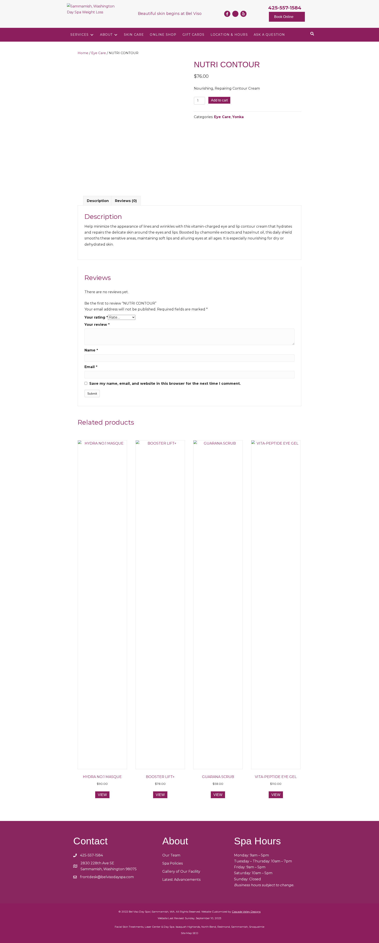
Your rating (96, 317)
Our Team (171, 855)
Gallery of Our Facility (181, 871)
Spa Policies (172, 863)
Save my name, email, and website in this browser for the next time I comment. (165, 383)
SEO (195, 933)
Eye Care (98, 53)
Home (83, 53)
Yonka (238, 117)
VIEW (102, 795)
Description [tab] (98, 201)
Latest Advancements (181, 879)
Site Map (186, 933)
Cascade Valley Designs (246, 911)
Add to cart (219, 100)
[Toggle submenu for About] (115, 34)
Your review (97, 325)
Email (90, 367)
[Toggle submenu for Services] (92, 34)
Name (91, 350)
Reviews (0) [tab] (126, 201)
